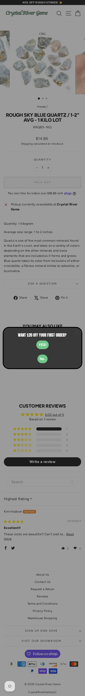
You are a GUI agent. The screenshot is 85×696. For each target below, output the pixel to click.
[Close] (76, 332)
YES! (42, 345)
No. (42, 359)
